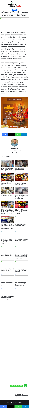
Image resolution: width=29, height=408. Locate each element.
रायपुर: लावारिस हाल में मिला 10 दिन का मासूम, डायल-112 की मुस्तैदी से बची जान (21, 240)
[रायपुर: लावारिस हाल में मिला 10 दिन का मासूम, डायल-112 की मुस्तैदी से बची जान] (21, 234)
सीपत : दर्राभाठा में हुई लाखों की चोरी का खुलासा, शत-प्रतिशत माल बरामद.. (7, 183)
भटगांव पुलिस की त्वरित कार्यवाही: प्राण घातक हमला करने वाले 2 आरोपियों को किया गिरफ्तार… (21, 284)
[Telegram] (24, 134)
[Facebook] (5, 134)
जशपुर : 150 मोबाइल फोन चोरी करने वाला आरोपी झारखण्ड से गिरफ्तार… (20, 170)
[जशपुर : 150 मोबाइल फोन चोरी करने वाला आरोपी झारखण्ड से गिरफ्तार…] (21, 163)
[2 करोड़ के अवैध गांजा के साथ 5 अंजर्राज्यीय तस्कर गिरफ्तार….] (21, 219)
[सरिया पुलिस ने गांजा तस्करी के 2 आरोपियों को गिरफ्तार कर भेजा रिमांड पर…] (7, 277)
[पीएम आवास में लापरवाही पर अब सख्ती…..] (7, 190)
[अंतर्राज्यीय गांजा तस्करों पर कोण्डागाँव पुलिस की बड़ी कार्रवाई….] (7, 249)
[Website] (12, 152)
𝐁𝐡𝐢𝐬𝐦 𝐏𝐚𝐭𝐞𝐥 (14, 148)
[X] (11, 134)
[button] (26, 386)
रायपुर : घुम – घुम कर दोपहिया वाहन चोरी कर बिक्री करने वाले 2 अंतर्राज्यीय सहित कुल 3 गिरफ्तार (7, 298)
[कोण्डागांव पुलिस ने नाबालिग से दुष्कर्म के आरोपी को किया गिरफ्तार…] (7, 264)
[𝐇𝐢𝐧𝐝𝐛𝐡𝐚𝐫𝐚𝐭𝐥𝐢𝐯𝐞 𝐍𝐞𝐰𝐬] (14, 4)
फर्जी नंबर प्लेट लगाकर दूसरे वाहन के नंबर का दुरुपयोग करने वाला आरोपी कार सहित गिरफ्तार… (21, 197)
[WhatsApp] (18, 134)
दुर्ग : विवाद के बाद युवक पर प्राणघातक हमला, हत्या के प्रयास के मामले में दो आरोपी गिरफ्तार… (21, 396)
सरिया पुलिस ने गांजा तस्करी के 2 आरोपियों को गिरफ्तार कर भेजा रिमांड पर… (7, 284)
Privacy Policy (19, 402)
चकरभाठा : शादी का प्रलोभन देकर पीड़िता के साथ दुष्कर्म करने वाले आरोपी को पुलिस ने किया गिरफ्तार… (7, 170)
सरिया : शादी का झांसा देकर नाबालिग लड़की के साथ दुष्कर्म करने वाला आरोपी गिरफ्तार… (21, 270)
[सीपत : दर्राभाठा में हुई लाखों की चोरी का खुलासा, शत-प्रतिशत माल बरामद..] (7, 177)
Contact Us (13, 402)
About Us (9, 402)
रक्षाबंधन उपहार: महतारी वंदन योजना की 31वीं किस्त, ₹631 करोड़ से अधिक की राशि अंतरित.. (21, 183)
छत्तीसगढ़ (14, 9)
